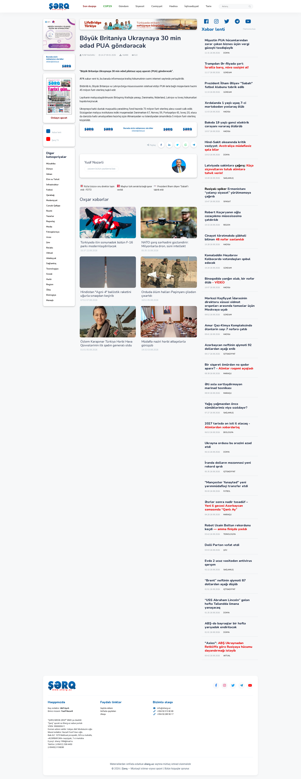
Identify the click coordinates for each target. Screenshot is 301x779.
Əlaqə (103, 714)
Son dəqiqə (89, 6)
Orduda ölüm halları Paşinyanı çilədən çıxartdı (168, 294)
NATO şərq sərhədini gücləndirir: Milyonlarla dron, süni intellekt (164, 244)
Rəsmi (49, 211)
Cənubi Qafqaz (53, 205)
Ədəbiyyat (51, 258)
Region (49, 284)
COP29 (107, 6)
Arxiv (48, 237)
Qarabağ (50, 195)
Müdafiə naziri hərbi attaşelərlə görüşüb (163, 343)
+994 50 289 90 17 (165, 714)
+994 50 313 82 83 (165, 711)
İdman (49, 174)
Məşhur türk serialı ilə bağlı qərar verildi (134, 188)
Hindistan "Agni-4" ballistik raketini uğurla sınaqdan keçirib (105, 294)
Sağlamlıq (51, 263)
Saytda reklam (106, 708)
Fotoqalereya (52, 232)
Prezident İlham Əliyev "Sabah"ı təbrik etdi (171, 188)
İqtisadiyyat (192, 6)
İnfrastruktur (52, 184)
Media (49, 226)
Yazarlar (50, 216)
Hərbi (48, 279)
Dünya (49, 168)
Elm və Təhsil (52, 179)
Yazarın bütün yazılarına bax (101, 168)
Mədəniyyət (51, 200)
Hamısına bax (249, 29)
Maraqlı (49, 300)
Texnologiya (52, 268)
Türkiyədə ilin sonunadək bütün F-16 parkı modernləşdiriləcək (106, 244)
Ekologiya (51, 295)
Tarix (208, 6)
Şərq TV (55, 140)
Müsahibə (50, 163)
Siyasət (139, 6)
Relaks (49, 247)
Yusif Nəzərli (93, 162)
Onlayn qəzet (59, 118)
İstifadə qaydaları (108, 711)
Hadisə (173, 6)
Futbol (49, 189)
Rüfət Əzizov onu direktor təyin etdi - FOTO (97, 188)
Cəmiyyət (156, 6)
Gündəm (124, 6)
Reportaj (50, 221)
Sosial (49, 274)
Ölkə (48, 289)
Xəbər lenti (56, 132)
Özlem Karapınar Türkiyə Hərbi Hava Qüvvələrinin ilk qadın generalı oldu (106, 343)
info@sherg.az (164, 708)
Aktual (49, 253)
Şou (48, 242)
